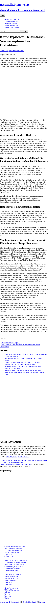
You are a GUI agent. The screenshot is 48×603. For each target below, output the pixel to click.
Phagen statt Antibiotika (12, 574)
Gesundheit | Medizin (12, 19)
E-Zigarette (8, 582)
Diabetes (7, 596)
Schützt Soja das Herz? (12, 368)
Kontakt (42, 602)
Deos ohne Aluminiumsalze (14, 564)
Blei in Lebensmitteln (12, 552)
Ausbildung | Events (11, 27)
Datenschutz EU (15, 602)
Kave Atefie (19, 51)
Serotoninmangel (10, 580)
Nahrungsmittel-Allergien (13, 548)
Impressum (4, 602)
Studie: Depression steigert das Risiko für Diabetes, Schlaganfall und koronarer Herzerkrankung (22, 363)
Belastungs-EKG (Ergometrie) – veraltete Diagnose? (23, 366)
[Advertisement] (24, 93)
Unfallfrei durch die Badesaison (15, 560)
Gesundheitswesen (11, 588)
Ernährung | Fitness (11, 21)
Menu (2, 15)
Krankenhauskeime (11, 576)
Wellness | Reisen (10, 23)
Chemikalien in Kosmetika (13, 566)
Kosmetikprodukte (11, 570)
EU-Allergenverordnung (13, 550)
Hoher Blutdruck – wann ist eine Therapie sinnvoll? (22, 370)
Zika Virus (8, 584)
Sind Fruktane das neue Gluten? (12, 460)
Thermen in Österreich (12, 568)
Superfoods (8, 554)
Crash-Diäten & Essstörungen (14, 546)
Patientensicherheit (11, 578)
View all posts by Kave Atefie (17, 457)
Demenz (7, 594)
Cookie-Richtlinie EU (30, 602)
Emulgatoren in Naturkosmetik (15, 562)
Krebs (6, 598)
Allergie (7, 592)
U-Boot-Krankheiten (11, 590)
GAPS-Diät (8, 556)
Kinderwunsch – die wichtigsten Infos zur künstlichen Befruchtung (24, 461)
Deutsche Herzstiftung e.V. (10, 343)
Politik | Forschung (11, 25)
